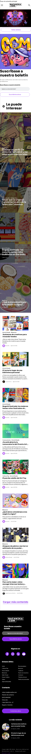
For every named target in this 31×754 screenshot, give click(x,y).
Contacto (20, 675)
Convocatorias (6, 440)
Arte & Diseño (6, 332)
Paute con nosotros (23, 672)
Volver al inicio (16, 30)
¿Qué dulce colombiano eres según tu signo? (14, 303)
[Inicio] (15, 5)
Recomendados (22, 666)
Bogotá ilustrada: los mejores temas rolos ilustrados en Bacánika (14, 252)
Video (3, 679)
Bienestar (14, 332)
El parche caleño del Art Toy (14, 478)
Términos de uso (22, 677)
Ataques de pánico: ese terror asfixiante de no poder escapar (15, 547)
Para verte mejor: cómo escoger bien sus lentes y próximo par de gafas (13, 583)
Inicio (3, 666)
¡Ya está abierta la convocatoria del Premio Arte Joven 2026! (15, 443)
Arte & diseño (5, 670)
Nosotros (20, 668)
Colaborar (20, 670)
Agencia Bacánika (6, 681)
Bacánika (7, 345)
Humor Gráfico (6, 677)
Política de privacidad (23, 679)
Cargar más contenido (15, 602)
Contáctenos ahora (15, 711)
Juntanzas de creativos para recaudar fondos (14, 335)
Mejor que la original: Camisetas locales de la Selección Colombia (14, 202)
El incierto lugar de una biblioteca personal (12, 371)
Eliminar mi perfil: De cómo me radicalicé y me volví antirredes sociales (15, 152)
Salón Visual (5, 675)
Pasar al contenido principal (8, 1)
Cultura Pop (5, 476)
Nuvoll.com (6, 753)
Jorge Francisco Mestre (10, 593)
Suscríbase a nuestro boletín (10, 85)
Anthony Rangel (8, 557)
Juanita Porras (8, 381)
